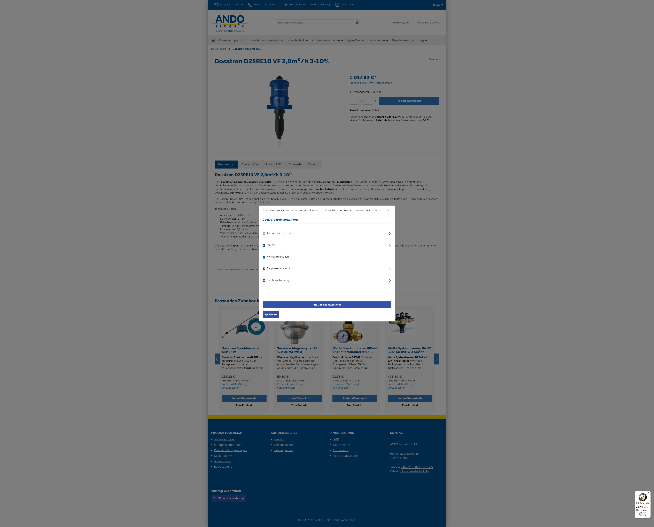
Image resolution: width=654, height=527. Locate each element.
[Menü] (649, 493)
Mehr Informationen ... (378, 210)
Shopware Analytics (278, 268)
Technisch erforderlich (280, 233)
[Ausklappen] (389, 233)
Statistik (271, 245)
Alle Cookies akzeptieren (327, 305)
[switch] (642, 514)
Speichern (271, 314)
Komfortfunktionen (278, 256)
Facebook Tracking (278, 280)
